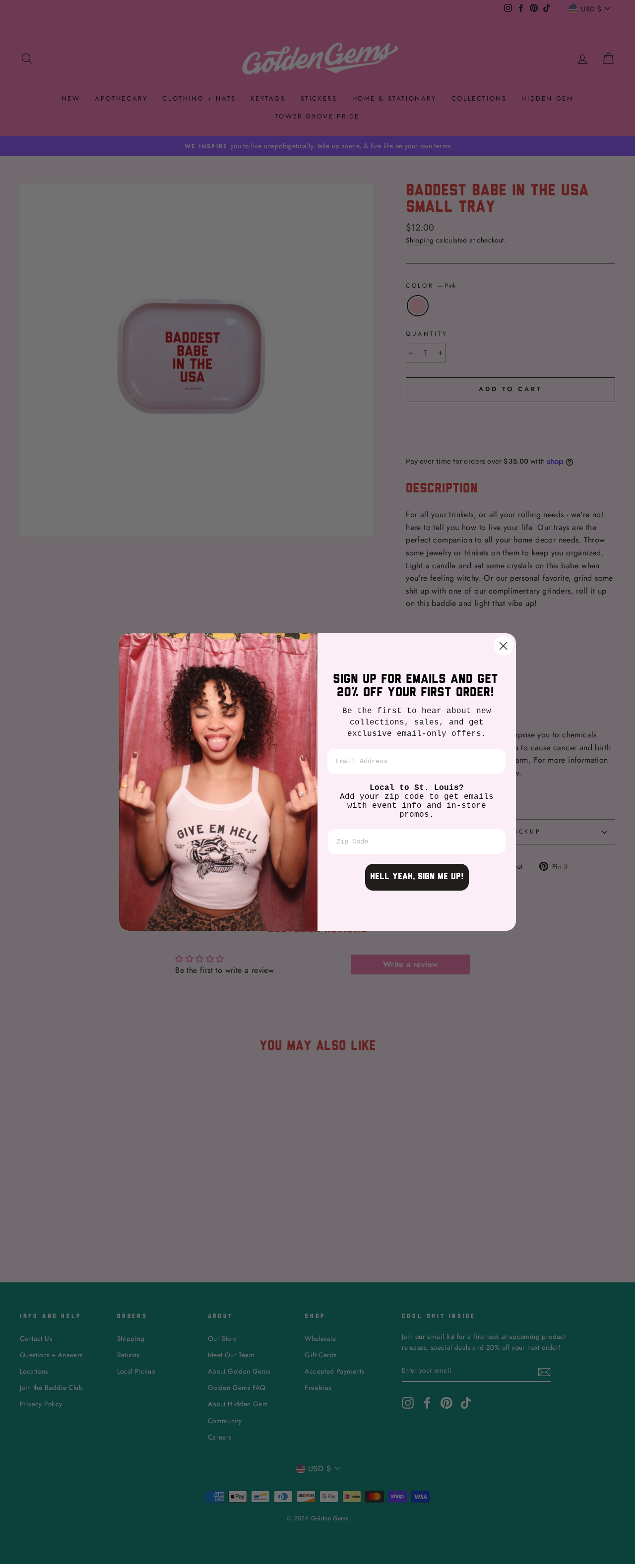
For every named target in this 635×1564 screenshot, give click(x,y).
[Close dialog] (503, 646)
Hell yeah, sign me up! (417, 877)
